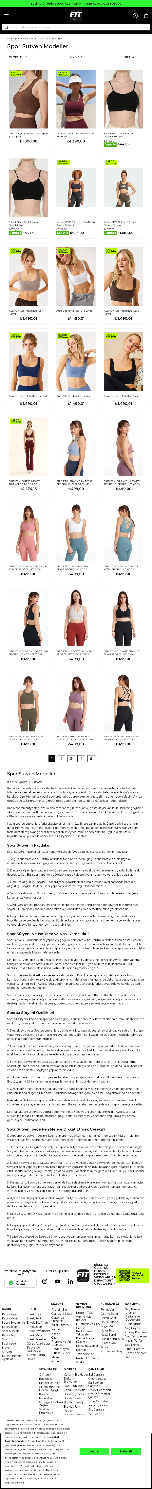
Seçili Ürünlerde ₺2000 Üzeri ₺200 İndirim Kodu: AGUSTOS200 (76, 3)
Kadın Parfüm (134, 1340)
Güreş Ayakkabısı (38, 1343)
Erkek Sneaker (37, 1339)
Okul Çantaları (97, 1379)
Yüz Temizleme (136, 1336)
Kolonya (130, 1357)
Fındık (55, 1361)
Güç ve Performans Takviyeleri (84, 1331)
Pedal (68, 1411)
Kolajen (44, 1394)
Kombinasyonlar (87, 1346)
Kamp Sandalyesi (112, 1339)
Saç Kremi (132, 1345)
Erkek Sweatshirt (38, 1331)
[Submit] (5, 27)
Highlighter (133, 1324)
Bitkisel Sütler (60, 1353)
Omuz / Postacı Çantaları (99, 1395)
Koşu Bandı (108, 1334)
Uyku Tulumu (110, 1330)
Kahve (55, 1329)
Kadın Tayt (9, 1335)
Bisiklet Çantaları (99, 1390)
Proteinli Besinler (87, 1358)
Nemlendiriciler (135, 1353)
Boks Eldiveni (110, 1322)
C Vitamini (46, 1374)
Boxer (31, 1359)
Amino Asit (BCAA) (83, 1318)
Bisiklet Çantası (74, 1394)
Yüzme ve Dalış (111, 1351)
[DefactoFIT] (76, 15)
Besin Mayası (60, 1349)
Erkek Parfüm (134, 1349)
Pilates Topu (109, 1343)
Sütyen (7, 1352)
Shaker (81, 1362)
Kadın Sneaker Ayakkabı (12, 1357)
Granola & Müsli (61, 1313)
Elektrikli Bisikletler (70, 1380)
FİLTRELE (15, 57)
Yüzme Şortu (36, 1355)
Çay (53, 1337)
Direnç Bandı (110, 1313)
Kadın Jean (9, 1327)
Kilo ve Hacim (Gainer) (85, 1340)
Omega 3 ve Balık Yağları (51, 1403)
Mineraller (45, 1398)
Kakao (55, 1333)
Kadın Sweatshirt (13, 1322)
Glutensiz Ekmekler (58, 1319)
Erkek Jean (34, 1327)
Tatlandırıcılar (85, 1354)
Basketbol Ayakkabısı (34, 1349)
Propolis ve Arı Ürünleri (61, 1343)
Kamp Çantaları (98, 1405)
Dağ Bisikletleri (74, 1386)
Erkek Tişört (35, 1314)
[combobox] (76, 27)
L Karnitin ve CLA (88, 1324)
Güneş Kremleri (136, 1332)
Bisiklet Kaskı (73, 1398)
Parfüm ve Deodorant (132, 1318)
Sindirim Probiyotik (46, 1411)
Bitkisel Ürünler (49, 1383)
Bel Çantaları (96, 1374)
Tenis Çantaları (98, 1401)
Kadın (26, 38)
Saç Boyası (132, 1328)
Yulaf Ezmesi (60, 1325)
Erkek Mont (35, 1335)
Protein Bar (59, 1309)
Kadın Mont (10, 1318)
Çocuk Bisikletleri (75, 1390)
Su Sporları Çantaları (95, 1384)
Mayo (6, 1347)
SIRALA (129, 57)
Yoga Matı (108, 1326)
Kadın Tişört (10, 1314)
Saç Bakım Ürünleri (132, 1311)
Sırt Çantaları (96, 1409)
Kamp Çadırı (109, 1318)
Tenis (104, 1347)
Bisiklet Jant (72, 1406)
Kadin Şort (9, 1343)
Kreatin (81, 1350)
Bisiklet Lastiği (74, 1402)
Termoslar (107, 1309)
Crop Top (8, 1339)
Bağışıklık (45, 1379)
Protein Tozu (85, 1313)
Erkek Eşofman (37, 1322)
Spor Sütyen (56, 38)
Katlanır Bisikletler (76, 1374)
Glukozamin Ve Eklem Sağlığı (49, 1388)
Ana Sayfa (13, 38)
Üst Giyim (39, 38)
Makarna (57, 1357)
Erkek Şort (34, 1318)
